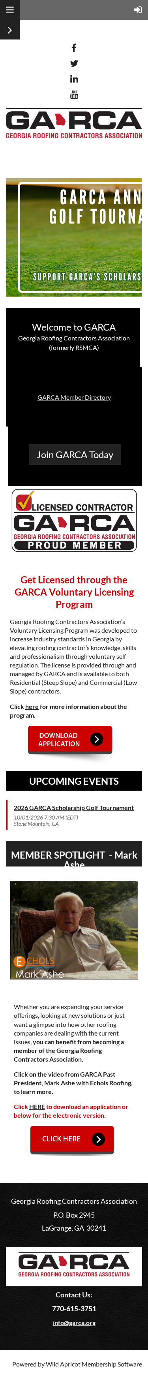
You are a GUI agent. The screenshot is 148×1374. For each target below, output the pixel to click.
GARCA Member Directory (74, 397)
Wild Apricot (63, 1364)
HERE (37, 1106)
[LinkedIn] (74, 78)
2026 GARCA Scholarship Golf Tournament (74, 807)
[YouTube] (74, 94)
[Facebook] (74, 48)
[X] (74, 63)
